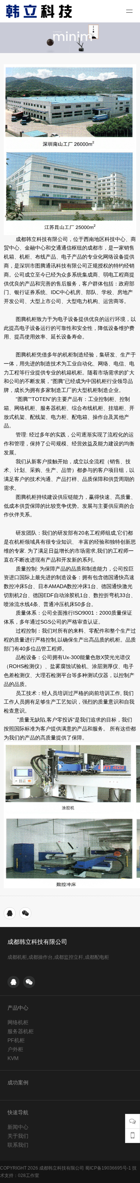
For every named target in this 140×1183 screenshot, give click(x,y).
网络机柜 (17, 1022)
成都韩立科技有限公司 (37, 942)
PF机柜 (16, 1040)
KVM (13, 1058)
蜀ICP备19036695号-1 (108, 1168)
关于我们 (17, 1136)
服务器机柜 (20, 1031)
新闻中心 (17, 1127)
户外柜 (15, 1049)
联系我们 (17, 1145)
